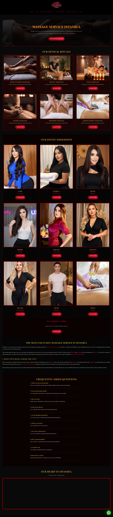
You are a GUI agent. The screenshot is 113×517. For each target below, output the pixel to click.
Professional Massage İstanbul (47, 11)
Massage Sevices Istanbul (71, 11)
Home (32, 11)
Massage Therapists (60, 11)
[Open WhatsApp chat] (108, 512)
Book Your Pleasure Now (56, 38)
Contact (80, 11)
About (37, 11)
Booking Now (20, 88)
